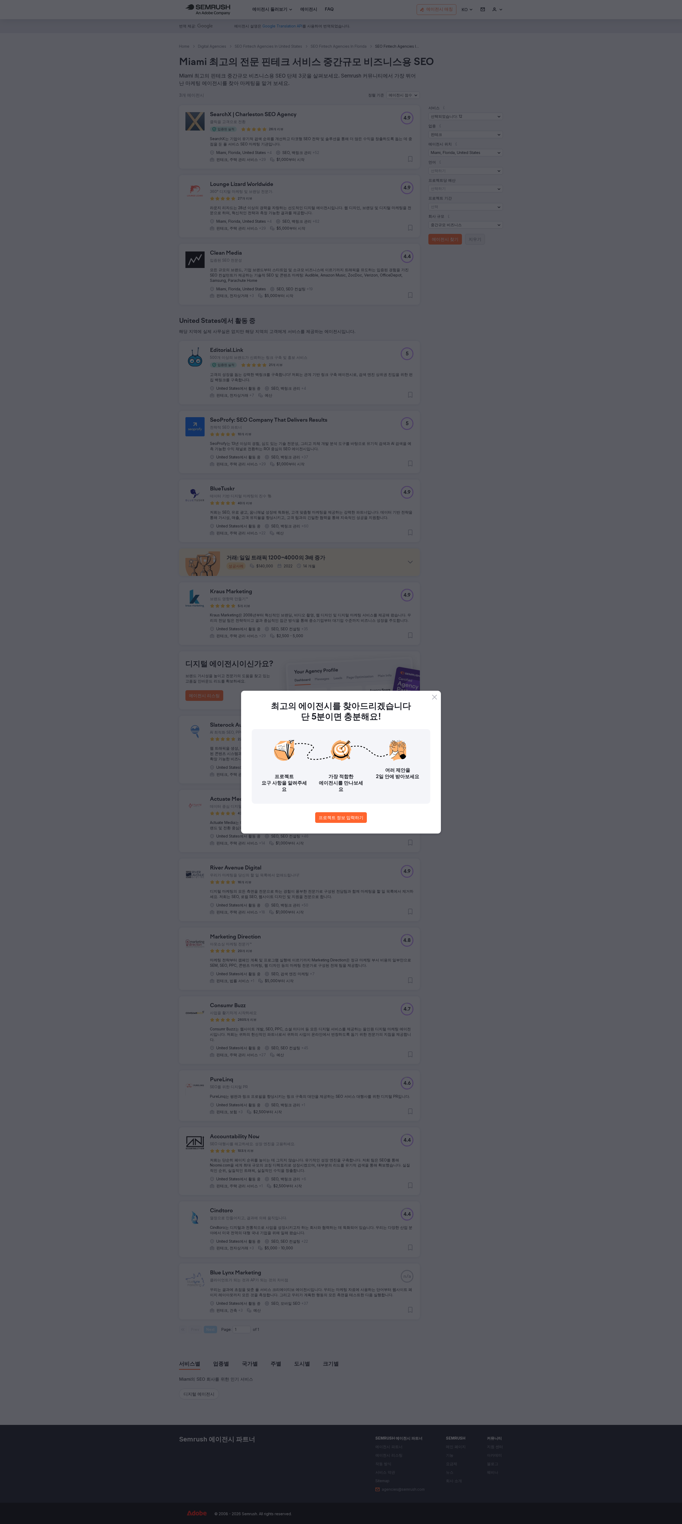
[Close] (434, 697)
